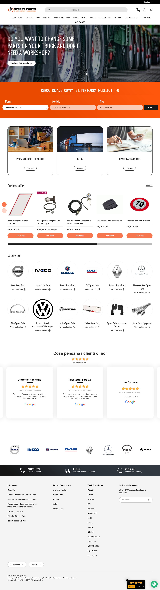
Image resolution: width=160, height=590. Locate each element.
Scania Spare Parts (67, 285)
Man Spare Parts (18, 323)
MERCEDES (58, 17)
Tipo (102, 101)
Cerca (150, 107)
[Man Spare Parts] (18, 309)
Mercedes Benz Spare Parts (142, 287)
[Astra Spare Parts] (67, 309)
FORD (75, 17)
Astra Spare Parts (67, 323)
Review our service (15, 511)
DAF (38, 17)
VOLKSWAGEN (105, 17)
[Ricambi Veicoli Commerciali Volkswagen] (42, 309)
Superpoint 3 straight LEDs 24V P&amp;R (48, 222)
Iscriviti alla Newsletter (16, 521)
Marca (8, 101)
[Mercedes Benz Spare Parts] (142, 271)
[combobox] (86, 9)
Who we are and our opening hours (21, 499)
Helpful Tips (58, 509)
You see (30, 168)
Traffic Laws (58, 495)
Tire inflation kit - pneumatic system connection (79, 222)
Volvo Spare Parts (18, 285)
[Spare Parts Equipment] (142, 309)
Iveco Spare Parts (42, 285)
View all (149, 186)
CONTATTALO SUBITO (19, 63)
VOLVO (12, 17)
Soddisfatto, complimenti (130, 396)
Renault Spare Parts (117, 285)
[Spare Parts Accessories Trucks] (117, 309)
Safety (55, 504)
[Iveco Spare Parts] (42, 271)
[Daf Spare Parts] (92, 271)
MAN (68, 17)
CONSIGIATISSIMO (79, 396)
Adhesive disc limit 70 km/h (138, 221)
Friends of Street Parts (16, 516)
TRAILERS (118, 17)
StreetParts (16, 576)
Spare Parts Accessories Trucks (117, 324)
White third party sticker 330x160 (17, 222)
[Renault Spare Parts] (117, 271)
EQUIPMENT (145, 17)
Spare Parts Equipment (142, 323)
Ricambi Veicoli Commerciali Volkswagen (42, 324)
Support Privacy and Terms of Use (21, 495)
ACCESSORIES (131, 17)
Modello (56, 101)
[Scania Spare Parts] (67, 271)
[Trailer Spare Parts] (92, 309)
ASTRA (84, 17)
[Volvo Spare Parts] (18, 271)
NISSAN (92, 17)
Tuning (56, 499)
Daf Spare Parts (92, 285)
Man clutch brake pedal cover (109, 221)
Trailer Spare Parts (92, 323)
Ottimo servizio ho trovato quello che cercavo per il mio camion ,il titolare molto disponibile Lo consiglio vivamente (29, 396)
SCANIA (30, 17)
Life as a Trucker (60, 490)
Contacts (11, 490)
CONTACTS (80, 22)
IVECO (21, 17)
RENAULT (47, 17)
